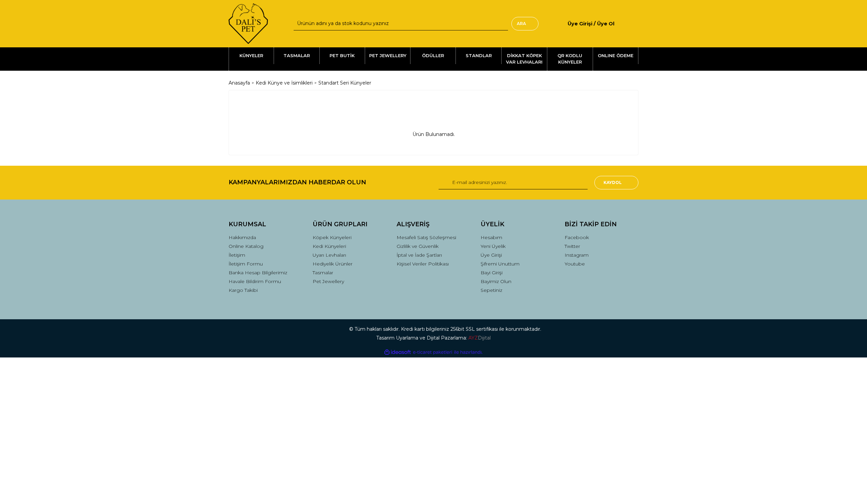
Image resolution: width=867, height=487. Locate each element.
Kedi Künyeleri (329, 246)
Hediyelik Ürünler (333, 264)
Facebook (577, 237)
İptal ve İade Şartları (419, 255)
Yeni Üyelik (493, 246)
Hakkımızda (242, 237)
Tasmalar (323, 273)
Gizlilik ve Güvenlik (418, 246)
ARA (521, 23)
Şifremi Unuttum (500, 264)
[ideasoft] (397, 352)
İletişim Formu (246, 264)
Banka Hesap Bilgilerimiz (258, 273)
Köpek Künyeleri (332, 237)
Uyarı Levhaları (329, 255)
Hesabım (491, 237)
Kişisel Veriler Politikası (423, 264)
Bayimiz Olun (496, 281)
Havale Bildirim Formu (255, 281)
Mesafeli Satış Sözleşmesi (426, 237)
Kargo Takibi (243, 290)
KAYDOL (613, 182)
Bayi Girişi (492, 273)
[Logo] (248, 23)
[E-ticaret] (432, 352)
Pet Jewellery (328, 281)
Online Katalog (246, 246)
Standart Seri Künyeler (344, 83)
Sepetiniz (491, 290)
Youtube (575, 264)
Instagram (577, 255)
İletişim (237, 255)
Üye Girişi (491, 255)
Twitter (572, 246)
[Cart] (635, 23)
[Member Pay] (620, 23)
